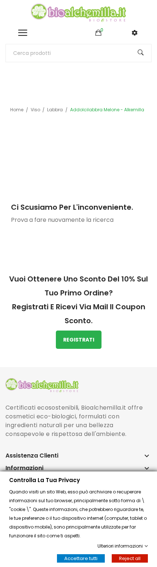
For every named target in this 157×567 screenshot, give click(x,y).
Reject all (130, 558)
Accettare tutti (80, 558)
